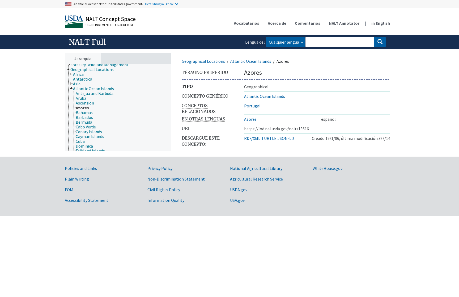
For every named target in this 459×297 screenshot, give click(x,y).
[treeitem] (101, 64)
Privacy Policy (159, 168)
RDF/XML (252, 138)
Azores (250, 119)
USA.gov (237, 200)
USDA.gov (238, 189)
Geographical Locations (203, 61)
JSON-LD (286, 138)
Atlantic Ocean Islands (250, 61)
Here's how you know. (159, 4)
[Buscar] (380, 42)
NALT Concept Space (111, 19)
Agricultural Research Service (256, 179)
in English (380, 23)
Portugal (252, 105)
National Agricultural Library (256, 168)
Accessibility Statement (86, 200)
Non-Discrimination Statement (176, 179)
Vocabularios (246, 23)
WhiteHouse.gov (327, 168)
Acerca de (277, 23)
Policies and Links (81, 168)
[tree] (118, 107)
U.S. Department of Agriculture (110, 25)
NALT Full (87, 42)
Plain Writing (77, 179)
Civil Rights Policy (163, 189)
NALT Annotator (344, 23)
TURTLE (269, 138)
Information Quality (165, 200)
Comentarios (307, 23)
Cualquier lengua (284, 42)
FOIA (69, 189)
